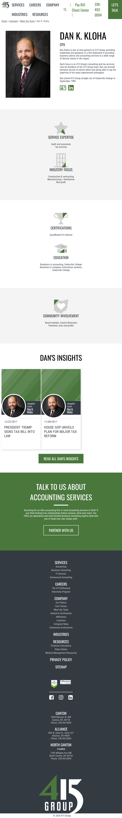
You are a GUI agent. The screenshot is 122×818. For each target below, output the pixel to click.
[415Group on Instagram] (61, 698)
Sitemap (61, 666)
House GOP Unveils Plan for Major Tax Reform (60, 431)
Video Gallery (61, 649)
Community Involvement (61, 627)
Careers (35, 4)
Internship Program (61, 591)
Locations (61, 620)
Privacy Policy (61, 659)
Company (52, 4)
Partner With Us (61, 530)
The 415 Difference (61, 588)
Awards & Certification (61, 613)
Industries (19, 14)
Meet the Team (27, 21)
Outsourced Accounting (61, 577)
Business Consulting (61, 570)
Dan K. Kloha (30, 411)
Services (18, 4)
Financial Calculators (61, 645)
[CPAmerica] (65, 684)
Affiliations (61, 616)
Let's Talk (115, 7)
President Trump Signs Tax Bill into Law (19, 431)
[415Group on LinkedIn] (70, 698)
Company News (61, 624)
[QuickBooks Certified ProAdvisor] (54, 684)
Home (4, 21)
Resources (40, 14)
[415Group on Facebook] (51, 698)
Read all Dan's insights (61, 458)
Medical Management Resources (61, 652)
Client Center (80, 10)
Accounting (61, 566)
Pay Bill (80, 4)
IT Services (61, 573)
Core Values (61, 606)
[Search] (65, 9)
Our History (61, 602)
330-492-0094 (98, 9)
